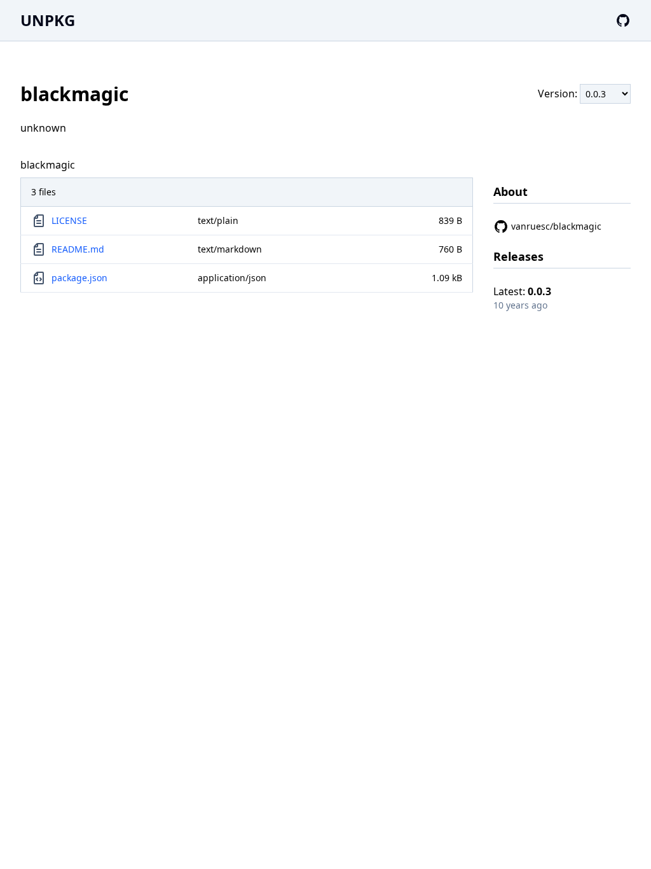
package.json (79, 278)
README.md (77, 249)
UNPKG (47, 20)
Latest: (522, 291)
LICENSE (69, 220)
